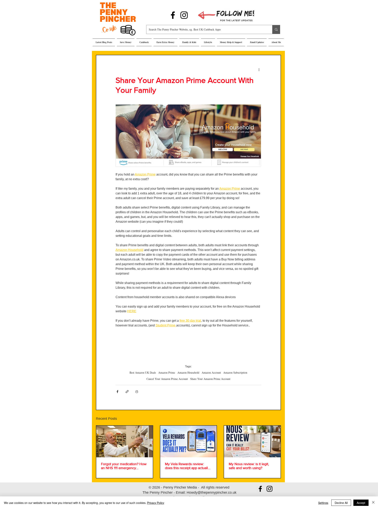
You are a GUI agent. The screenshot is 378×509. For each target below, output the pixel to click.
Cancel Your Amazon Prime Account (167, 378)
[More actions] (259, 69)
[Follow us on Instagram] (184, 15)
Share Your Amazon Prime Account (210, 378)
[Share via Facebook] (117, 391)
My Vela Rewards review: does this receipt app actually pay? (187, 466)
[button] (125, 42)
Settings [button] (323, 503)
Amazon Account (211, 372)
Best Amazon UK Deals (143, 372)
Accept (361, 503)
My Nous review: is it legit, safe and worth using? (249, 466)
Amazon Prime (166, 372)
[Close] (373, 503)
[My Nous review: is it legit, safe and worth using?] (252, 441)
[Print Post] (137, 391)
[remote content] (188, 346)
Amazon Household (188, 372)
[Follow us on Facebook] (173, 15)
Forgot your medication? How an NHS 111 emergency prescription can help (123, 466)
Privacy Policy (155, 503)
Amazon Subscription (235, 372)
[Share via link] (127, 391)
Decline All (341, 503)
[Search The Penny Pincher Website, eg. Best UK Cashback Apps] (276, 29)
